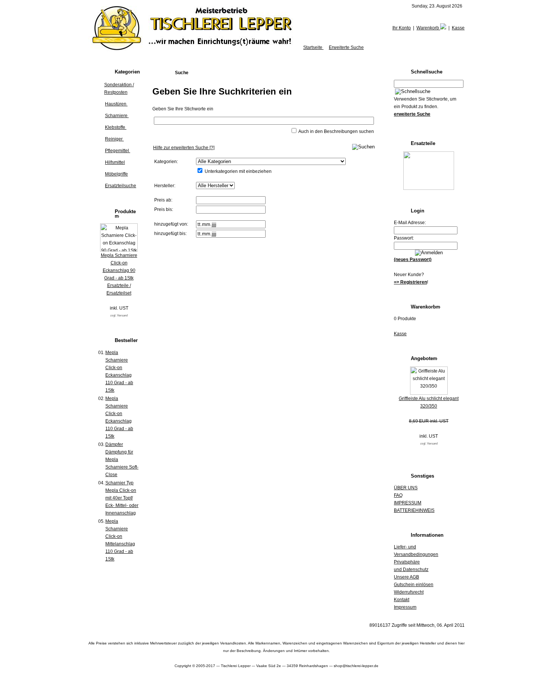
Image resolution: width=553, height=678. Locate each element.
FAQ (398, 495)
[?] (183, 147)
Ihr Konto (401, 28)
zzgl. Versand (119, 315)
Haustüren (116, 104)
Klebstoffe (115, 127)
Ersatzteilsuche (120, 185)
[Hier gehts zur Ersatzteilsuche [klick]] (428, 188)
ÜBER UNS (406, 487)
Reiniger (114, 139)
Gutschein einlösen (413, 584)
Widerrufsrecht (409, 592)
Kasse (458, 28)
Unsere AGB (406, 577)
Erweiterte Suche (346, 47)
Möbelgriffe (116, 174)
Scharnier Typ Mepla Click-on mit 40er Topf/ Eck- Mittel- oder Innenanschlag (121, 498)
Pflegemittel (117, 150)
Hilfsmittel (115, 162)
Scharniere (117, 115)
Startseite (313, 47)
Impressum (405, 607)
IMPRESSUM (407, 502)
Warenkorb (428, 28)
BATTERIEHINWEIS (414, 510)
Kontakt (401, 599)
